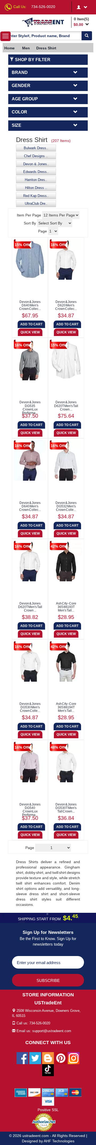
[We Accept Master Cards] (75, 1092)
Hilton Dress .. (36, 188)
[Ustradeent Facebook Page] (22, 1058)
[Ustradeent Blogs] (48, 1058)
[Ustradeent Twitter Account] (35, 1058)
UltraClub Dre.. (36, 204)
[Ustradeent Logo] (45, 22)
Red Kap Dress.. (36, 196)
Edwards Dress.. (36, 172)
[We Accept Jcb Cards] (61, 1092)
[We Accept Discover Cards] (34, 1092)
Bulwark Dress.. (36, 148)
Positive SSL (48, 1110)
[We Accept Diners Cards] (48, 1092)
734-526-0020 (43, 7)
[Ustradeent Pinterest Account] (61, 1058)
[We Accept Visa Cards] (48, 1101)
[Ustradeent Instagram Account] (73, 1058)
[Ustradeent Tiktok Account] (48, 1070)
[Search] (86, 35)
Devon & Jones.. (36, 164)
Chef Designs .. (36, 156)
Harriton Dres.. (36, 180)
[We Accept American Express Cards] (21, 1092)
